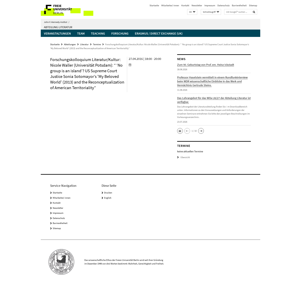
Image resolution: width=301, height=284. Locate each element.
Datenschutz (223, 5)
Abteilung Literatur (58, 27)
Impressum (209, 5)
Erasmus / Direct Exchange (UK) (158, 33)
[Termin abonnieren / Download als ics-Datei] (147, 65)
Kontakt (185, 5)
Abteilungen (70, 44)
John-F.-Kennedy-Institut (56, 22)
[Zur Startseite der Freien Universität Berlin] (67, 9)
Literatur (84, 44)
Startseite (154, 5)
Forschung (120, 33)
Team (81, 33)
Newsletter (197, 5)
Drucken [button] (108, 192)
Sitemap (253, 5)
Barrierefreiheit (239, 5)
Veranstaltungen (57, 33)
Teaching (98, 33)
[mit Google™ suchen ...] (254, 11)
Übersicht (185, 157)
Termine (97, 44)
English (107, 197)
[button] (192, 12)
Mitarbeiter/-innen (170, 5)
